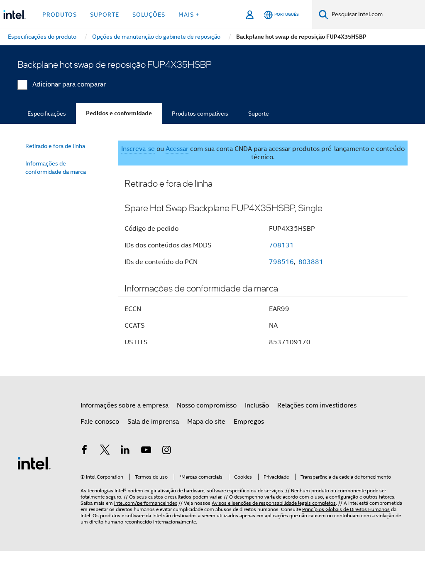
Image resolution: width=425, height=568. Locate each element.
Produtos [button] (59, 14)
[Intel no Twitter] (105, 451)
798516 (281, 262)
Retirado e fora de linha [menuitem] (55, 146)
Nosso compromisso (207, 405)
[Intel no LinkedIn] (125, 451)
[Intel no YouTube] (146, 451)
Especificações (46, 113)
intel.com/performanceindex (145, 503)
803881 (310, 262)
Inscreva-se (138, 149)
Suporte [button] (104, 14)
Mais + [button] (188, 14)
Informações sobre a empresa (125, 405)
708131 (281, 245)
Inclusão (257, 405)
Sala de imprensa (153, 421)
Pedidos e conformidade (119, 113)
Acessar (177, 149)
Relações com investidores (317, 405)
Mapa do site (206, 421)
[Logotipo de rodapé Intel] (34, 463)
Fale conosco (100, 421)
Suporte (258, 113)
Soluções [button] (148, 14)
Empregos (249, 421)
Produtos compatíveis (200, 113)
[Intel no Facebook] (84, 451)
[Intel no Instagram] (166, 451)
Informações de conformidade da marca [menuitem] (55, 167)
